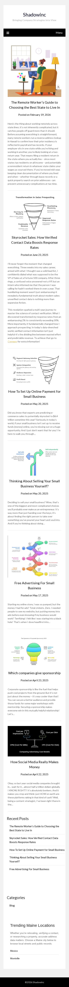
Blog (12, 905)
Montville (15, 958)
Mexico (14, 950)
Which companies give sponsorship (34, 673)
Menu (59, 32)
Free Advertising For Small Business (29, 869)
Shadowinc (34, 14)
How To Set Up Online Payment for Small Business (37, 849)
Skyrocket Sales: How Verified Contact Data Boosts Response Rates (34, 242)
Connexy (12, 341)
